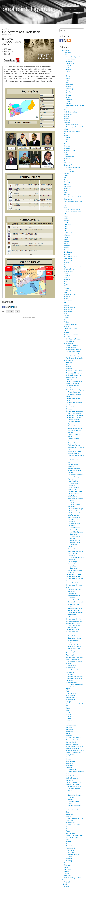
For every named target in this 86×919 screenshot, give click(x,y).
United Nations (68, 343)
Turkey (66, 330)
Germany (67, 182)
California (69, 379)
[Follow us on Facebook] (61, 40)
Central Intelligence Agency (75, 390)
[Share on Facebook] (3, 307)
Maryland (69, 723)
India (65, 192)
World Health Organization (74, 358)
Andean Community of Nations (74, 105)
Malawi (66, 239)
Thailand (66, 322)
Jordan (66, 218)
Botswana (69, 61)
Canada (66, 139)
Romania (67, 296)
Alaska (68, 364)
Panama (66, 277)
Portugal (66, 288)
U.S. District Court (72, 837)
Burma (66, 135)
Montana (69, 735)
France (66, 175)
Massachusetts (71, 725)
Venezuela (67, 869)
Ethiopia (68, 69)
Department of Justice (73, 623)
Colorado (69, 396)
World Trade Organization (72, 878)
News (63, 880)
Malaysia (67, 241)
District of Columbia (72, 659)
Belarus (66, 116)
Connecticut (70, 407)
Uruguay (66, 863)
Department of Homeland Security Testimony (74, 596)
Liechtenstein (68, 233)
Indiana (68, 714)
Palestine (67, 275)
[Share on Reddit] (9, 307)
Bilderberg (67, 122)
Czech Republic (69, 156)
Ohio (67, 812)
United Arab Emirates (71, 335)
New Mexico (70, 765)
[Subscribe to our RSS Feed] (69, 40)
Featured (67, 882)
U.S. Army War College (75, 509)
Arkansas (69, 368)
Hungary (66, 190)
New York (69, 767)
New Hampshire (71, 761)
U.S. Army (5, 29)
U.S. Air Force (72, 496)
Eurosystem (70, 171)
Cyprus (66, 154)
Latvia (66, 229)
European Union (69, 165)
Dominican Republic (70, 161)
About (69, 9)
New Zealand (68, 252)
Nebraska (69, 757)
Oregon (68, 816)
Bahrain (66, 110)
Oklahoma (69, 814)
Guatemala (67, 186)
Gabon (68, 72)
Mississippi (69, 731)
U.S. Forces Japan (74, 517)
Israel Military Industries (73, 212)
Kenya (68, 76)
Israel (65, 207)
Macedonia (67, 237)
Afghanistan (68, 52)
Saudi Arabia (68, 301)
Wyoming (69, 861)
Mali (67, 82)
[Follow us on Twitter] (65, 40)
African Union (70, 59)
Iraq (65, 205)
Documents (65, 50)
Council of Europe (70, 150)
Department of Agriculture (74, 411)
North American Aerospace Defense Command (74, 483)
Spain (65, 313)
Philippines (67, 284)
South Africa (68, 309)
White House (70, 852)
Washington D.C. (71, 848)
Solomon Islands (69, 307)
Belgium (66, 118)
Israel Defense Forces (73, 209)
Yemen (17, 311)
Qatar (65, 292)
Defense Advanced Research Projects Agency (74, 422)
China (66, 144)
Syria (65, 320)
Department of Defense (73, 417)
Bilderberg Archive (72, 125)
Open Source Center (75, 810)
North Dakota (70, 776)
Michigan (67, 245)
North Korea (68, 260)
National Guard (71, 742)
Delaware (69, 409)
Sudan (68, 97)
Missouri (68, 733)
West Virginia (70, 850)
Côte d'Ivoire (70, 63)
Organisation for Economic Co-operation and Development (72, 269)
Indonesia (67, 195)
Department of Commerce (74, 415)
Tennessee (69, 829)
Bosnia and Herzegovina (72, 131)
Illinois (68, 712)
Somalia (68, 95)
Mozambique (70, 89)
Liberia (68, 78)
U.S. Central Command (75, 511)
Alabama (69, 362)
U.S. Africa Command (75, 494)
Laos (65, 226)
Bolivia (66, 129)
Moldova (66, 248)
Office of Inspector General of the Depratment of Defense (75, 489)
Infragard (71, 674)
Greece (66, 184)
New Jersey (70, 763)
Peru (65, 282)
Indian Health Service (75, 583)
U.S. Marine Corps (74, 523)
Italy (65, 214)
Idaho (68, 710)
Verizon (66, 871)
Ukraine (66, 332)
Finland (66, 173)
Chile (65, 141)
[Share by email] (15, 307)
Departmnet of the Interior (74, 657)
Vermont (68, 841)
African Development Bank (74, 57)
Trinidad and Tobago (70, 328)
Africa (65, 55)
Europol (68, 169)
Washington (70, 846)
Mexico (66, 243)
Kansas (68, 716)
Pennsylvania (70, 822)
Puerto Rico (67, 290)
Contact (77, 9)
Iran (65, 203)
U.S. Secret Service (74, 617)
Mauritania (69, 84)
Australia (66, 108)
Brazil (65, 133)
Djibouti (68, 65)
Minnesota (69, 729)
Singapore (67, 305)
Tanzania (69, 99)
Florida (68, 691)
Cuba (65, 152)
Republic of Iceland (70, 294)
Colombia (67, 146)
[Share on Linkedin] (12, 307)
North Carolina (70, 774)
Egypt (68, 67)
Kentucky (69, 718)
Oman (66, 265)
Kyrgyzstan (67, 224)
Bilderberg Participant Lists (74, 127)
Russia (66, 298)
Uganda (68, 103)
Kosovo (66, 220)
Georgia (66, 180)
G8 (65, 178)
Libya (67, 80)
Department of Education (74, 574)
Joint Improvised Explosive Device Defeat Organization (76, 456)
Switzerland (67, 318)
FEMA (68, 689)
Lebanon (67, 231)
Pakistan (66, 273)
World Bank (67, 875)
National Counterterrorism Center (73, 801)
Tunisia (68, 101)
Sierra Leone (70, 93)
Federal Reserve (71, 682)
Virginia (68, 844)
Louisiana (69, 721)
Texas (68, 831)
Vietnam (66, 873)
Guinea (68, 74)
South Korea (68, 311)
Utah (67, 839)
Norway (66, 262)
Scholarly (67, 303)
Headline (67, 886)
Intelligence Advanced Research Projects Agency (75, 789)
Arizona (68, 366)
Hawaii (68, 708)
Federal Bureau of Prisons (74, 676)
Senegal (68, 91)
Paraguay (67, 279)
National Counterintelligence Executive (74, 795)
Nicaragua (67, 254)
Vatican (66, 867)
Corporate (67, 148)
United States (68, 360)
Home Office (70, 341)
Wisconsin (69, 858)
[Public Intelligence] (27, 9)
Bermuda (67, 120)
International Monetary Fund (73, 201)
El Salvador (67, 163)
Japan (66, 216)
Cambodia (67, 137)
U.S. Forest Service (74, 413)
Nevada (68, 759)
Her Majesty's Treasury (73, 339)
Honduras (67, 188)
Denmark (67, 159)
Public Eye (65, 884)
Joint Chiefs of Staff (74, 451)
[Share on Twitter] (6, 307)
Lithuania (67, 235)
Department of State (72, 629)
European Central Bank (73, 167)
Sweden (66, 315)
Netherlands (68, 250)
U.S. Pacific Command (75, 551)
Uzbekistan (67, 865)
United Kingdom (69, 337)
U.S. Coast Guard (74, 513)
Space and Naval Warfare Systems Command (75, 543)
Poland (66, 286)
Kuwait (66, 222)
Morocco (69, 86)
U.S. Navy (71, 525)
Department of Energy (73, 576)
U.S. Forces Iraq (73, 515)
